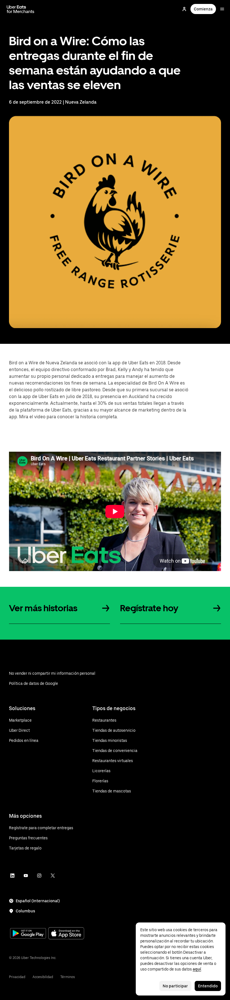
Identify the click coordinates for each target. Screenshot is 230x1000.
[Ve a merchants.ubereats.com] (20, 9)
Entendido (208, 986)
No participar (175, 986)
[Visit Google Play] (28, 934)
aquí (197, 969)
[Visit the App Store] (66, 933)
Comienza (203, 9)
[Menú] (222, 9)
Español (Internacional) (38, 901)
